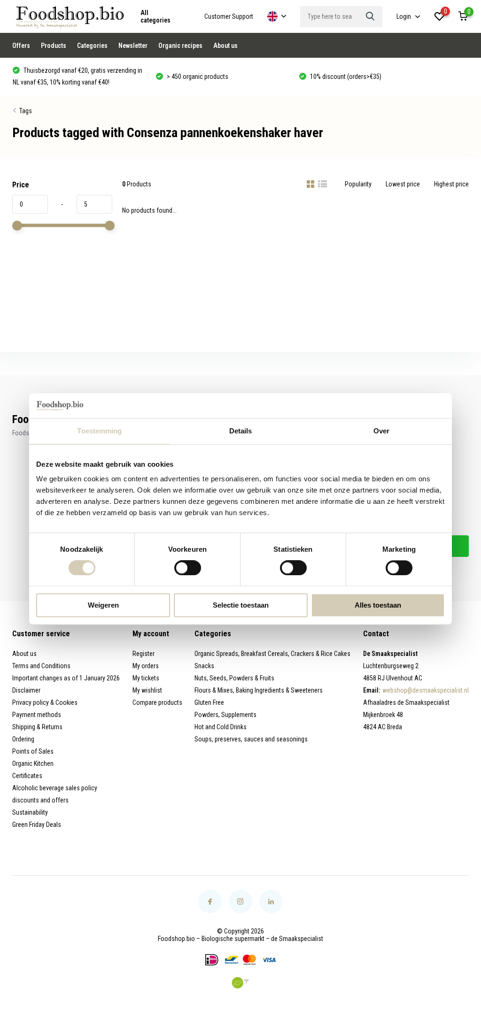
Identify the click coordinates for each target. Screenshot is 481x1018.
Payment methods (36, 714)
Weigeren (103, 605)
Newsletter (132, 45)
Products (53, 45)
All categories (155, 16)
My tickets (145, 678)
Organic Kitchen (33, 763)
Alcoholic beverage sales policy (54, 788)
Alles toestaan (378, 605)
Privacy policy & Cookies (45, 702)
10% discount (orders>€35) (345, 76)
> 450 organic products (196, 76)
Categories (92, 45)
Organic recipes (180, 45)
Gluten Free (209, 702)
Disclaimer (26, 690)
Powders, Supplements (225, 714)
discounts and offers (40, 800)
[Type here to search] (370, 16)
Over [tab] (381, 431)
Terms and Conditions (41, 666)
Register (143, 653)
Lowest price (403, 184)
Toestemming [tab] (99, 431)
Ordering (23, 739)
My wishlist (147, 690)
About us (225, 45)
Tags (25, 111)
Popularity (358, 184)
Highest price (451, 184)
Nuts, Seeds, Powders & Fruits (234, 678)
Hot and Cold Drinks (220, 727)
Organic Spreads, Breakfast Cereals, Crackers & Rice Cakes (272, 653)
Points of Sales (33, 751)
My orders (145, 666)
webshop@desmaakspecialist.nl (425, 690)
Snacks (204, 666)
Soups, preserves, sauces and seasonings (251, 739)
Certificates (27, 775)
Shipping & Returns (37, 727)
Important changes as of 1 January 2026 (66, 678)
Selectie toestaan (241, 605)
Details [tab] (240, 431)
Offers (21, 45)
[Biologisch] (240, 982)
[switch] (187, 567)
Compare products (157, 702)
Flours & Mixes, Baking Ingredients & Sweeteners (258, 690)
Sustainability (30, 812)
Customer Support (228, 16)
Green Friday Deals (36, 824)
